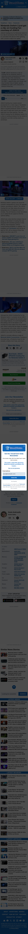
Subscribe (14, 477)
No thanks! (14, 481)
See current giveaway (14, 468)
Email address (6, 471)
